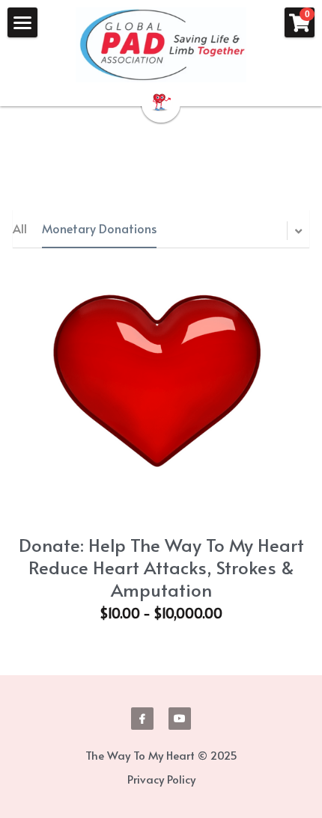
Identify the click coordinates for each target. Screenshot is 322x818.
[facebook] (142, 718)
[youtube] (179, 718)
